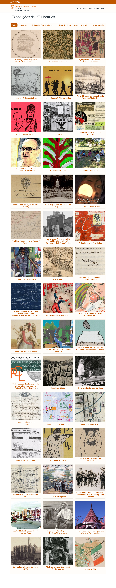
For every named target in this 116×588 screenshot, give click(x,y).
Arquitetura (23, 25)
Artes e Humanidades (81, 25)
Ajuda (90, 8)
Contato (96, 8)
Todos (14, 25)
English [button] (78, 8)
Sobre (85, 8)
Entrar (102, 8)
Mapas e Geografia (98, 25)
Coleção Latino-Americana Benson (42, 25)
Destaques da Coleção (64, 25)
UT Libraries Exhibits (23, 8)
